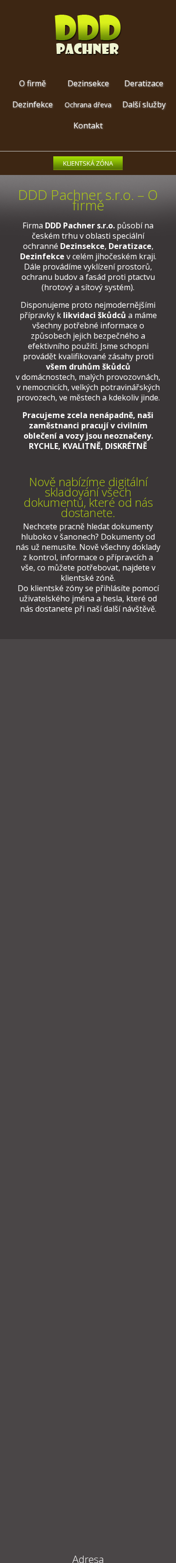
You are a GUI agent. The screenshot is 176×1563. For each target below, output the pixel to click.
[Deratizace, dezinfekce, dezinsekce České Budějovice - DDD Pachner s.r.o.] (88, 53)
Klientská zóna (88, 163)
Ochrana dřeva (88, 104)
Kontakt (88, 125)
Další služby (144, 104)
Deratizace (143, 83)
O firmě (32, 83)
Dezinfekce (32, 104)
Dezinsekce (88, 83)
